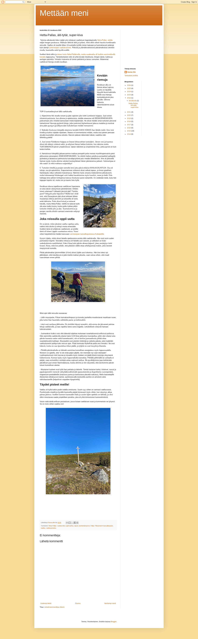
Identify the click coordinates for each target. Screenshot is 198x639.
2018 (129, 121)
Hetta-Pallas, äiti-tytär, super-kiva (133, 105)
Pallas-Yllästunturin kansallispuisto (102, 526)
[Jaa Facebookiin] (74, 522)
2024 (129, 91)
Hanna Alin (131, 72)
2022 (129, 98)
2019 (129, 118)
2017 (129, 125)
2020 (129, 115)
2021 (129, 112)
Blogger (113, 622)
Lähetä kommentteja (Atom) (54, 607)
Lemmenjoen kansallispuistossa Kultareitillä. (87, 234)
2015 (129, 131)
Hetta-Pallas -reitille (104, 40)
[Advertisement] (141, 46)
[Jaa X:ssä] (72, 522)
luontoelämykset (84, 526)
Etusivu (78, 603)
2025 (129, 88)
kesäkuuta (133, 101)
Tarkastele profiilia (131, 76)
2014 (129, 134)
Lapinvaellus (69, 526)
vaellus (43, 528)
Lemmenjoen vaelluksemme (60, 48)
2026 (129, 85)
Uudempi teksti (45, 603)
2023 (129, 95)
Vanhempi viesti (110, 603)
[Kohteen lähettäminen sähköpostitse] (67, 522)
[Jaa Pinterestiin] (77, 522)
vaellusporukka (51, 528)
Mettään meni (64, 13)
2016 (129, 128)
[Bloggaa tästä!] (69, 522)
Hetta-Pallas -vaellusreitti (56, 526)
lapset (76, 526)
